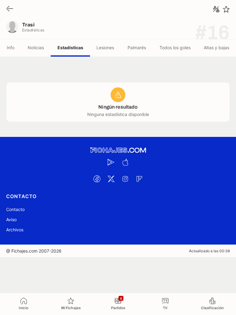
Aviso (11, 219)
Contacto (15, 209)
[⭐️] (226, 9)
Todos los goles (175, 47)
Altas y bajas (216, 47)
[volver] (10, 9)
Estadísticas (70, 47)
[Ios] (125, 162)
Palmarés (137, 47)
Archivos (14, 229)
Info (10, 47)
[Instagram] (125, 178)
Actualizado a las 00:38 (209, 251)
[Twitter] (111, 178)
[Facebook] (96, 178)
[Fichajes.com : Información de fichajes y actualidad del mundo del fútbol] (118, 150)
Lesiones (105, 47)
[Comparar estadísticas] (216, 9)
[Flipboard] (139, 178)
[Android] (111, 162)
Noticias (36, 47)
